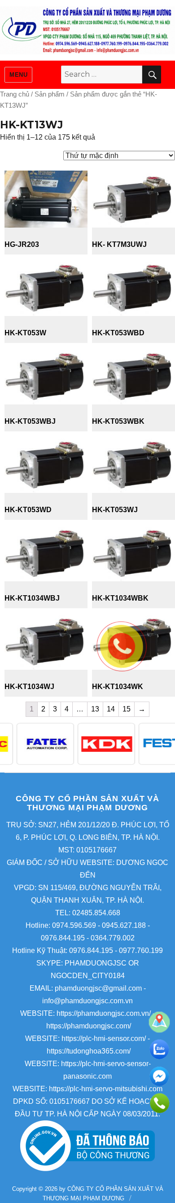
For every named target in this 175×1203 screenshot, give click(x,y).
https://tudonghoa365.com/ (89, 1051)
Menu (18, 74)
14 (111, 709)
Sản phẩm (50, 94)
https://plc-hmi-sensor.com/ (103, 1038)
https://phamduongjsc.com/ (88, 1026)
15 (126, 709)
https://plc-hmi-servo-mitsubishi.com (105, 1089)
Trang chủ (14, 94)
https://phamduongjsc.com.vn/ (104, 1013)
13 (95, 709)
